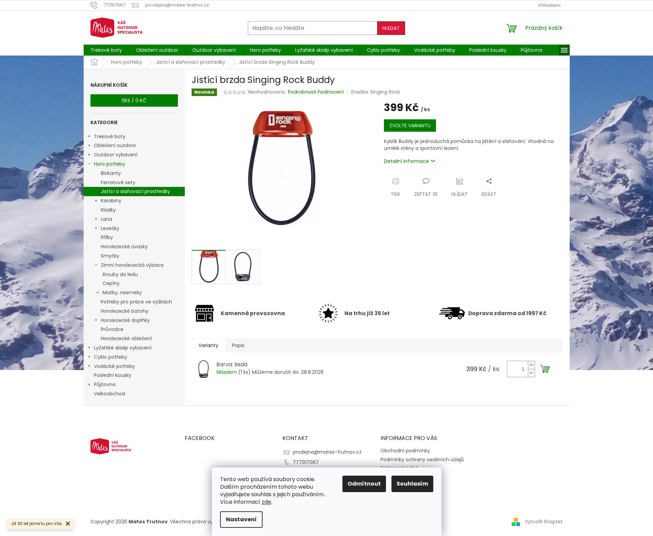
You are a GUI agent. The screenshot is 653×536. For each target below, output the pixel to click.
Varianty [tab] (208, 345)
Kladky (108, 209)
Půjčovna (105, 384)
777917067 (306, 462)
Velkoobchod (109, 393)
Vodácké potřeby (114, 366)
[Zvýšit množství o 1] (531, 365)
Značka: (375, 91)
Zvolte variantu (410, 125)
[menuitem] (106, 50)
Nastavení (241, 519)
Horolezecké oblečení (126, 338)
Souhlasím (412, 484)
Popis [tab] (238, 345)
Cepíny (111, 283)
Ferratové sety (118, 182)
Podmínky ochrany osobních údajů (422, 459)
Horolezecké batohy (124, 311)
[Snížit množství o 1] (531, 373)
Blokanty (111, 173)
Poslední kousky (112, 375)
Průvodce (112, 329)
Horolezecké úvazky (124, 246)
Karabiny (111, 200)
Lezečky (110, 228)
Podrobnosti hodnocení (316, 92)
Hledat (391, 28)
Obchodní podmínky (405, 450)
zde (266, 502)
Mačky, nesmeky (122, 292)
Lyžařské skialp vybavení (123, 347)
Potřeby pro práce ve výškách (136, 301)
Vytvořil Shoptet (544, 521)
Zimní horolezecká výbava (132, 265)
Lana (106, 219)
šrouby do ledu (120, 274)
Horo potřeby (109, 163)
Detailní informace (406, 161)
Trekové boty (109, 136)
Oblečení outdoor (115, 145)
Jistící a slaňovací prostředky (135, 191)
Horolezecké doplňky (125, 320)
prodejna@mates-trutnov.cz (327, 452)
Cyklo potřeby (110, 357)
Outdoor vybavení (115, 154)
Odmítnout (364, 484)
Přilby (107, 237)
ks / (134, 100)
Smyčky (110, 255)
